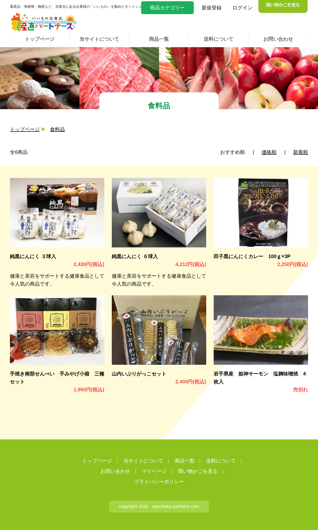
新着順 (300, 152)
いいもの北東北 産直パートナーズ (43, 22)
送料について (219, 39)
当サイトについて (99, 39)
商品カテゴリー (167, 7)
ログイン (242, 7)
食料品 (57, 129)
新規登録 (212, 7)
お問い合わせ (278, 39)
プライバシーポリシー (159, 481)
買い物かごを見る (198, 471)
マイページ (154, 471)
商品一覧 (159, 39)
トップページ (40, 39)
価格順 (269, 152)
